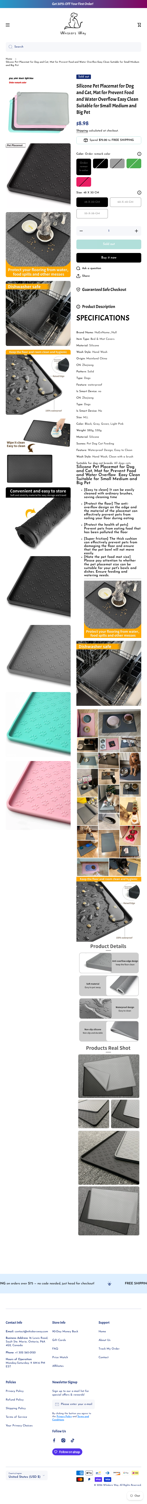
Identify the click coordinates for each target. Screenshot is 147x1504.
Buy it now (108, 257)
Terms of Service (16, 1417)
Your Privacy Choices (19, 1425)
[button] (139, 25)
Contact (104, 1357)
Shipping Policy (16, 1408)
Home (9, 59)
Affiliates (58, 1366)
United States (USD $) (25, 1477)
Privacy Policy (15, 1391)
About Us (104, 1340)
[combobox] (73, 47)
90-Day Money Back (65, 1331)
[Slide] (139, 154)
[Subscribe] (90, 1404)
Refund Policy (15, 1399)
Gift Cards (59, 1340)
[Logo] (73, 25)
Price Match (60, 1357)
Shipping (82, 130)
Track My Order (109, 1348)
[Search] (9, 47)
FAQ (55, 1348)
